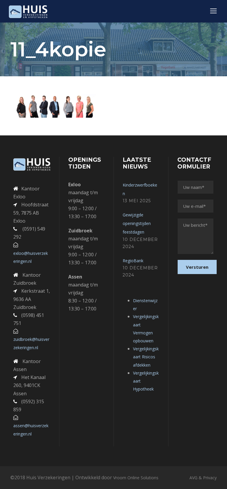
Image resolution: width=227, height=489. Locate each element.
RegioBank (133, 260)
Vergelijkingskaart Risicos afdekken (146, 356)
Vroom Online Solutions (135, 477)
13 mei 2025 (137, 200)
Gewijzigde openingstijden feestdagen (137, 223)
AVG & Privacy (203, 477)
